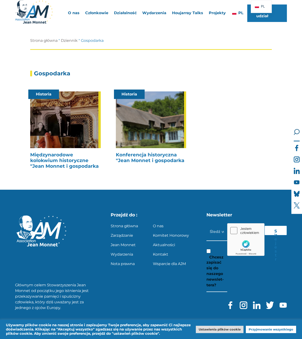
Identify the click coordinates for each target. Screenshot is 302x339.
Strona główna (44, 40)
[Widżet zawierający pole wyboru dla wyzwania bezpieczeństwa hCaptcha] (245, 239)
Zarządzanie (122, 235)
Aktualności (164, 245)
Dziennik (69, 40)
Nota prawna (123, 264)
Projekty (217, 13)
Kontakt (160, 254)
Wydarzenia (154, 13)
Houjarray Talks (187, 13)
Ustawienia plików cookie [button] (220, 329)
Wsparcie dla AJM (169, 264)
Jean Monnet (123, 245)
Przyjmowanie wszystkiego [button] (271, 329)
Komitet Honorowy (171, 235)
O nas (158, 226)
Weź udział (262, 13)
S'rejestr (275, 232)
